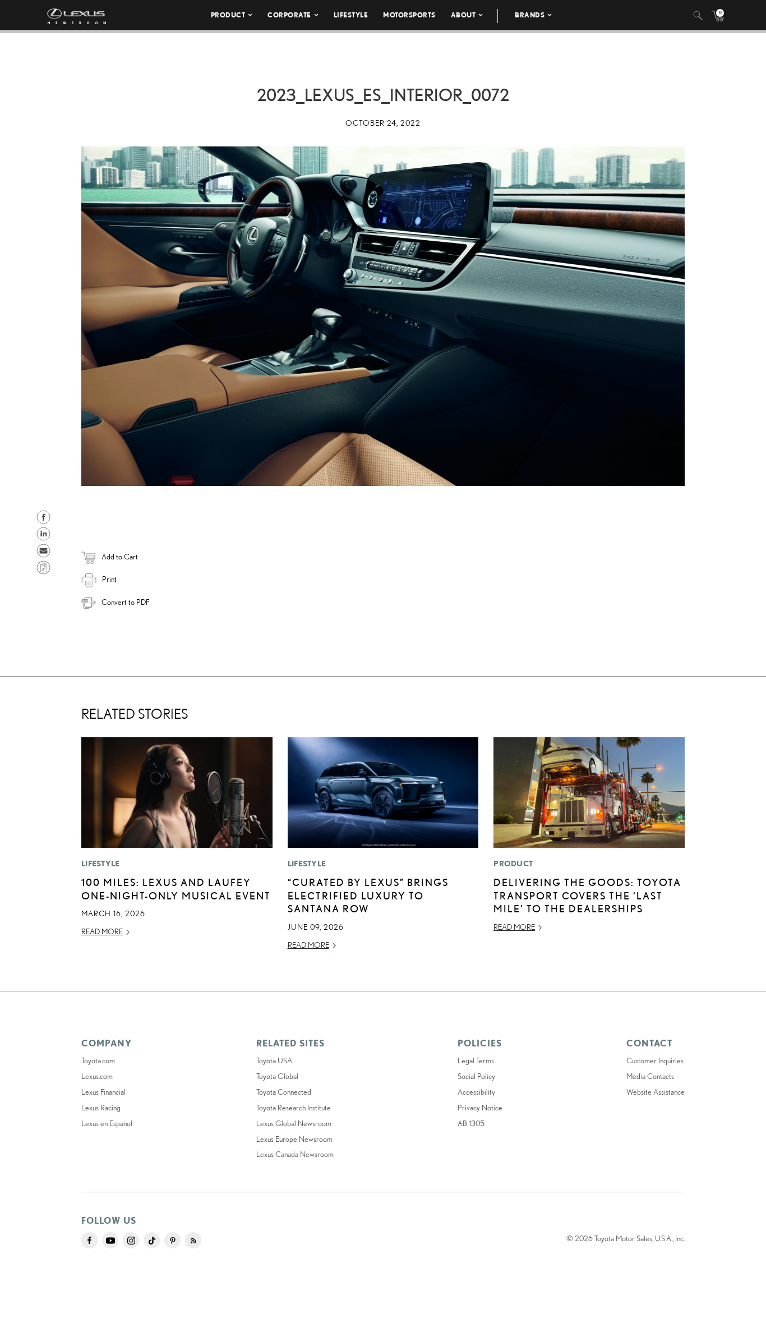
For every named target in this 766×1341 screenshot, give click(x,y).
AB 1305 (471, 1123)
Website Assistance (655, 1091)
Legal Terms (476, 1060)
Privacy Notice (480, 1107)
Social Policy (476, 1076)
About (463, 15)
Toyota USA (274, 1060)
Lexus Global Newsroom (293, 1123)
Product (228, 15)
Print (109, 579)
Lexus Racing (101, 1107)
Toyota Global (277, 1076)
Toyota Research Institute (293, 1107)
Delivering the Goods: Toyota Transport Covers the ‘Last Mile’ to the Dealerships (587, 895)
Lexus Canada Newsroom (295, 1154)
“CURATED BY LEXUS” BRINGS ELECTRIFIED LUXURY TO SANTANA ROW (368, 895)
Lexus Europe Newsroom (294, 1139)
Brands (529, 15)
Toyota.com (98, 1060)
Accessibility (476, 1091)
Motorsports (409, 15)
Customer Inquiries (655, 1060)
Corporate (289, 15)
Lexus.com (97, 1076)
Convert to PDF (125, 602)
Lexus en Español (106, 1123)
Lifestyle (351, 15)
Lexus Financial (103, 1091)
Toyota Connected (283, 1091)
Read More (102, 931)
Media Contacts (650, 1076)
